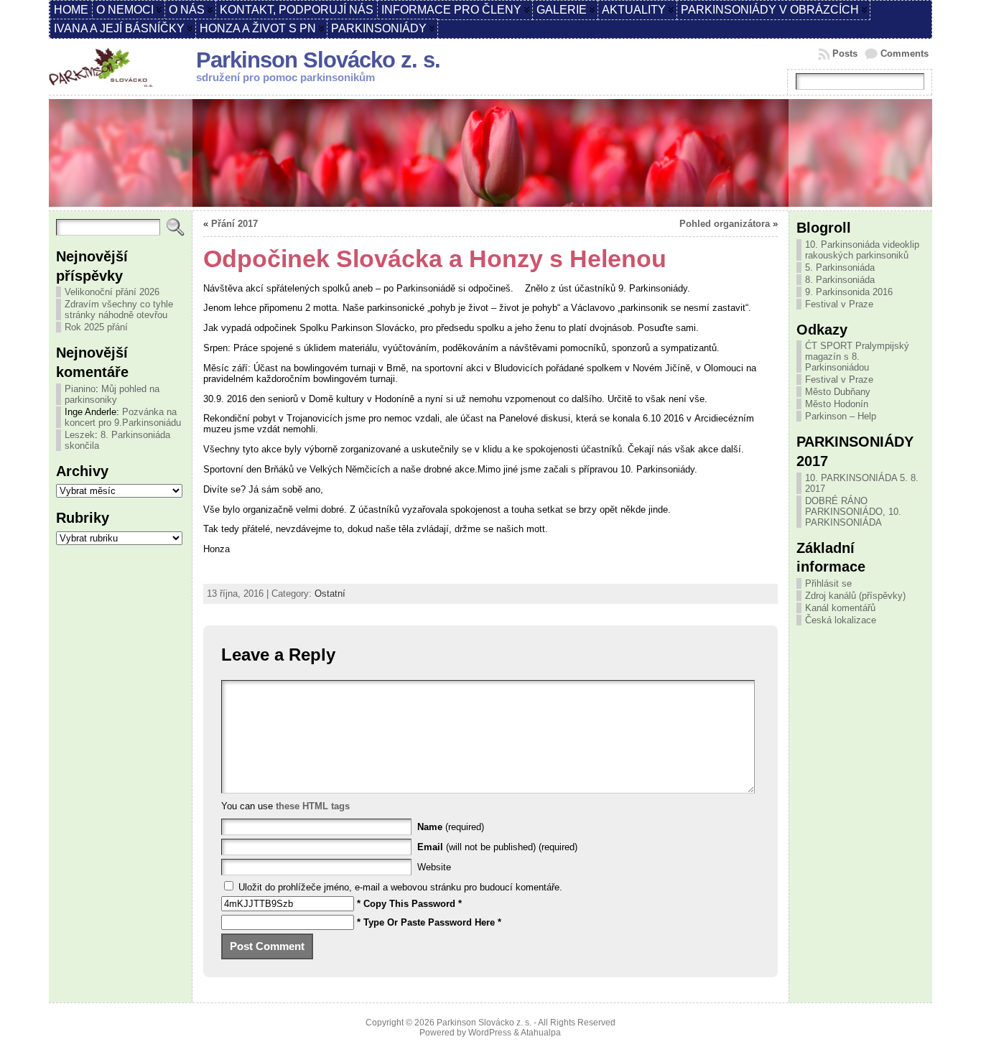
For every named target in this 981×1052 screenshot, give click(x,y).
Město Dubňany (837, 391)
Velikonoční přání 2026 (112, 292)
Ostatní (330, 593)
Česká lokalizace (840, 620)
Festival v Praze (839, 304)
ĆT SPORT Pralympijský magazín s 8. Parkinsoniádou (857, 356)
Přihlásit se (828, 583)
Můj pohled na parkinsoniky (112, 394)
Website (434, 867)
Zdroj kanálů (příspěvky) (855, 595)
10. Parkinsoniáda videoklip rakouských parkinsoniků (862, 250)
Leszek (80, 434)
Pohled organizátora (724, 223)
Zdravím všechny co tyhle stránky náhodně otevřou (119, 309)
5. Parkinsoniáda (840, 267)
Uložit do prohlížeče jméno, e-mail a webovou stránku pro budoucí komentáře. (400, 887)
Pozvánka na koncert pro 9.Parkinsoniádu (123, 417)
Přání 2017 (234, 223)
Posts (844, 53)
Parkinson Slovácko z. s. (318, 60)
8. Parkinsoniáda (840, 279)
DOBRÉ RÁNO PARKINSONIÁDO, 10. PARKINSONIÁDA (853, 511)
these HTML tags (313, 806)
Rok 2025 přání (96, 327)
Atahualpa (541, 1033)
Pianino (80, 388)
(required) (450, 826)
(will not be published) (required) (497, 847)
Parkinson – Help (840, 416)
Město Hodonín (836, 404)
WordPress (489, 1033)
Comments (904, 53)
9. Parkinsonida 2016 (849, 292)
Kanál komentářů (840, 607)
